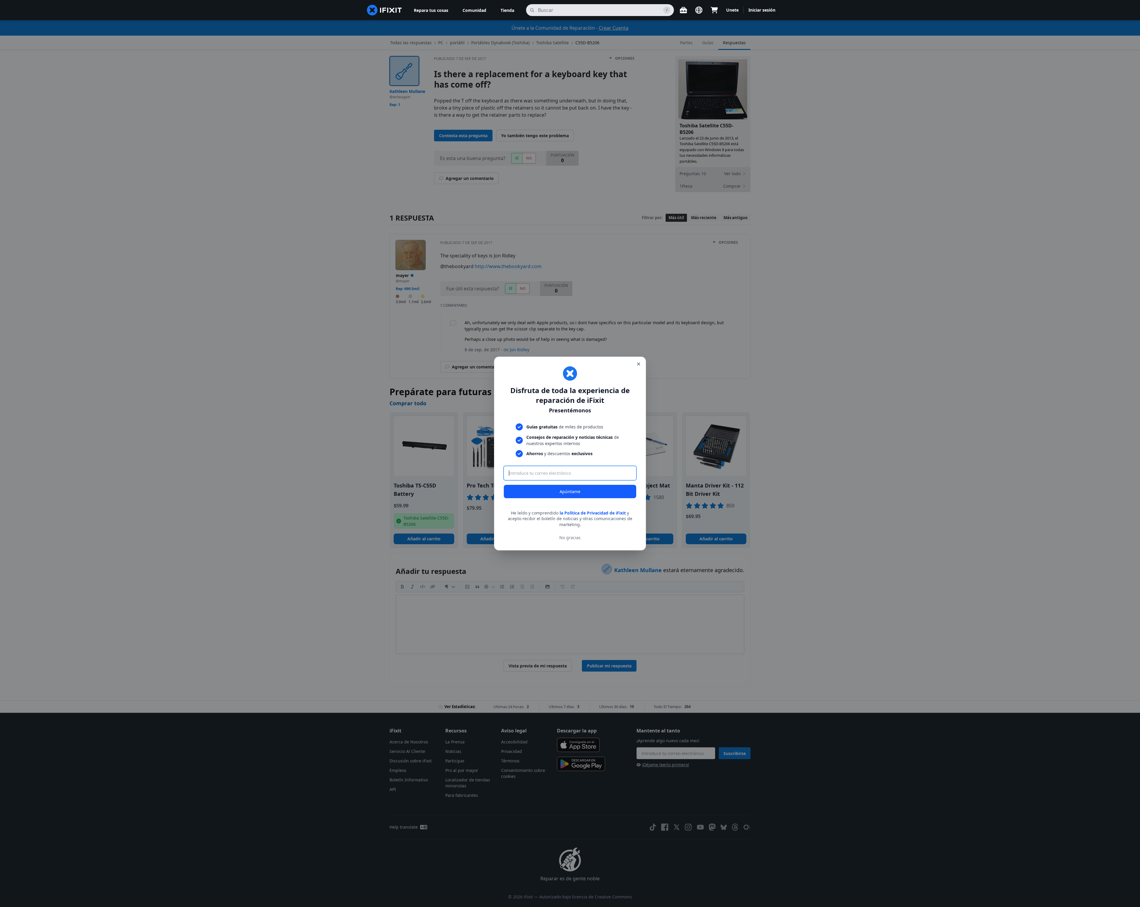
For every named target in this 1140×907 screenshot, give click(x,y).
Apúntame (570, 491)
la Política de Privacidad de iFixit (593, 513)
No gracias (570, 537)
